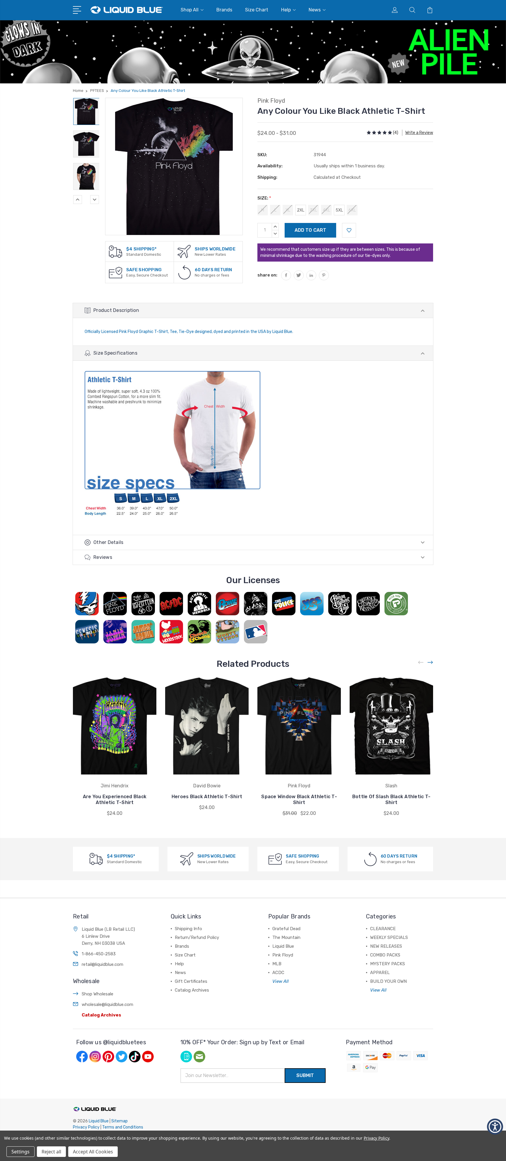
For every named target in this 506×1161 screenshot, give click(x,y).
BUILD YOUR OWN (388, 981)
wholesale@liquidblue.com (107, 1004)
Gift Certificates (191, 981)
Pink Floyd (282, 955)
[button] (495, 1127)
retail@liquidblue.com (102, 964)
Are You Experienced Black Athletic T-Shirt (114, 799)
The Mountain (286, 937)
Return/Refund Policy (197, 937)
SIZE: (264, 198)
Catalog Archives (101, 1015)
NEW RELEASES (386, 946)
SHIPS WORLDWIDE (215, 249)
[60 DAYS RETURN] (184, 272)
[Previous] (77, 199)
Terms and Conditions (122, 1127)
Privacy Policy (86, 1127)
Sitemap (119, 1121)
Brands (224, 10)
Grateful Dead (286, 928)
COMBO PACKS (385, 955)
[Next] (94, 199)
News (315, 10)
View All (280, 981)
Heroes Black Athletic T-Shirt (207, 796)
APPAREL (380, 972)
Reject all (51, 1151)
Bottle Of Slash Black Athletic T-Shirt (391, 799)
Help (286, 10)
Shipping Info (188, 928)
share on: (267, 275)
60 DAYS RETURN (213, 269)
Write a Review (419, 132)
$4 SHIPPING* (141, 249)
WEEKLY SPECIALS (389, 937)
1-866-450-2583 (99, 953)
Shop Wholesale (97, 994)
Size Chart (256, 10)
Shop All (190, 10)
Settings (20, 1151)
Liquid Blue (283, 946)
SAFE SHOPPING (144, 269)
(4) (395, 132)
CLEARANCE (383, 928)
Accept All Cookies (93, 1151)
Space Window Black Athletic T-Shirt (299, 799)
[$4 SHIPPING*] (115, 251)
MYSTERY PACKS (387, 963)
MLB (276, 963)
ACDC (278, 972)
